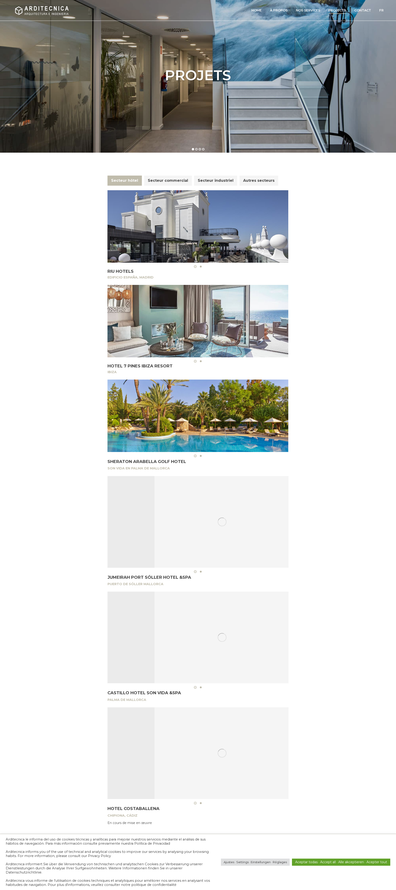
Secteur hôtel (124, 180)
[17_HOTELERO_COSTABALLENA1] (222, 753)
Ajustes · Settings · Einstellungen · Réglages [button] (255, 862)
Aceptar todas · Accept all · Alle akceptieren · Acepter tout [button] (341, 862)
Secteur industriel (216, 180)
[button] (195, 266)
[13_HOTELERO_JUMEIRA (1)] (222, 522)
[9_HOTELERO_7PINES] (197, 321)
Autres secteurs (259, 180)
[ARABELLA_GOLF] (197, 416)
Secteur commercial (168, 180)
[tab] (124, 181)
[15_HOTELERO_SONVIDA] (222, 637)
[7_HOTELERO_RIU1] (197, 226)
